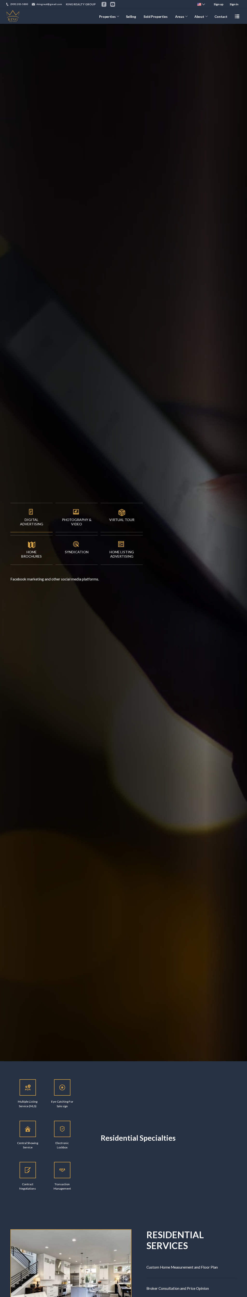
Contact (220, 16)
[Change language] (201, 4)
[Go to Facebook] (104, 4)
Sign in (234, 4)
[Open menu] (237, 16)
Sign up (218, 4)
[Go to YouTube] (112, 4)
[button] (31, 518)
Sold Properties (156, 16)
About (199, 16)
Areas (179, 16)
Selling (131, 16)
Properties (107, 16)
